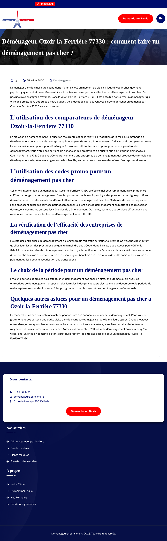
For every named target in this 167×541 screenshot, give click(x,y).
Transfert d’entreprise (24, 461)
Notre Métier (18, 484)
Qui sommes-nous (22, 491)
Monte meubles (20, 455)
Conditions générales (23, 504)
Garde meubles (20, 448)
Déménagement (62, 80)
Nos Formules (19, 497)
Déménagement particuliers (27, 441)
